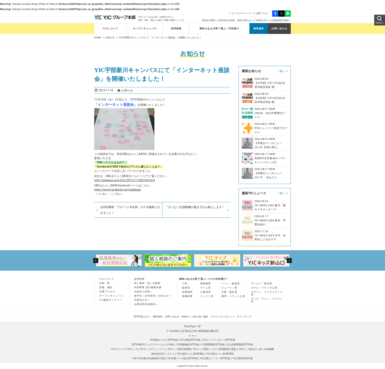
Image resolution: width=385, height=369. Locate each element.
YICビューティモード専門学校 (219, 340)
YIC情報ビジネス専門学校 (163, 340)
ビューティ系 (229, 287)
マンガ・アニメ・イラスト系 (267, 300)
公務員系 (205, 292)
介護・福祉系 (229, 292)
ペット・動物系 (230, 283)
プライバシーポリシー (223, 316)
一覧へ (281, 71)
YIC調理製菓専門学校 (213, 344)
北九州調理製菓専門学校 (240, 344)
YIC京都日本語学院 (242, 358)
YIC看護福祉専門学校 (187, 344)
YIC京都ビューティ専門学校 (215, 358)
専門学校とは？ (142, 316)
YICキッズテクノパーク (152, 349)
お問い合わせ (279, 28)
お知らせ (110, 37)
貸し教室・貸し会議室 (147, 283)
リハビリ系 (206, 296)
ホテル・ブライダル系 (264, 287)
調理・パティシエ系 (233, 296)
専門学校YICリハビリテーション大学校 (153, 344)
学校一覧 (104, 283)
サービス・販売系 (261, 283)
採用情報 (176, 28)
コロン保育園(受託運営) (224, 349)
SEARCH (379, 20)
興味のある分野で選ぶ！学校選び (219, 28)
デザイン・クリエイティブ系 (267, 293)
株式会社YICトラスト (162, 353)
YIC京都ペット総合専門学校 (182, 358)
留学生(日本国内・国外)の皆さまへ (236, 20)
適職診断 (187, 296)
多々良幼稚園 (266, 349)
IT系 (184, 283)
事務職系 (205, 283)
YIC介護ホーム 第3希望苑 (220, 353)
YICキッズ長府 (201, 349)
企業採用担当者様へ (281, 20)
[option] (118, 260)
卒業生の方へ (262, 20)
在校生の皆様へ (209, 20)
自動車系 (187, 292)
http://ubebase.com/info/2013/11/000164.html (124, 180)
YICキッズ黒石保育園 (179, 349)
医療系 (186, 287)
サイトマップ (244, 316)
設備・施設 (105, 287)
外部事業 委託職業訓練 (147, 287)
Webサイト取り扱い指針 (195, 316)
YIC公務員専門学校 (190, 340)
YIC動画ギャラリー (110, 300)
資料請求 (258, 28)
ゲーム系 (205, 287)
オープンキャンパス (241, 13)
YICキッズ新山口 (248, 349)
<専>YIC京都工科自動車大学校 (148, 358)
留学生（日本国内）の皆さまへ (152, 295)
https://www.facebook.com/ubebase (117, 189)
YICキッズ (132, 349)
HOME (97, 37)
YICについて (110, 28)
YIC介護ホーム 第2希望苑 (190, 353)
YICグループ (117, 349)
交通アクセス (262, 13)
